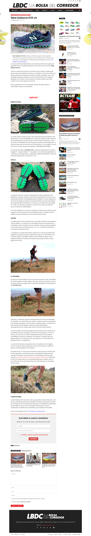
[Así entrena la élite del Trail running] (62, 82)
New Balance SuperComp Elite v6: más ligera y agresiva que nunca (49, 466)
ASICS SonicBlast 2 (71, 154)
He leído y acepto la (21, 501)
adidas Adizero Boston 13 (73, 175)
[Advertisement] (33, 91)
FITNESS (60, 10)
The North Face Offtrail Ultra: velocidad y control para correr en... (73, 190)
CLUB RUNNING (69, 10)
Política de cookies (58, 534)
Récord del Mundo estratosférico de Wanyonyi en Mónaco (73, 68)
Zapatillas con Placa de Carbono (69, 36)
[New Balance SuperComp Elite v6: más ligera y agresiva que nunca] (49, 458)
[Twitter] (78, 1)
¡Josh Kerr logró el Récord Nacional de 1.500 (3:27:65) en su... (73, 61)
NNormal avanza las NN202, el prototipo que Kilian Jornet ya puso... (73, 149)
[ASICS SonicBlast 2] (62, 156)
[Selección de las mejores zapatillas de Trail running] (62, 48)
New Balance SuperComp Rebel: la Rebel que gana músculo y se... (69, 135)
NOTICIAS (14, 10)
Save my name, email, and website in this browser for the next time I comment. (28, 498)
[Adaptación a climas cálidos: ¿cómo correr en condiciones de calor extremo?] (62, 89)
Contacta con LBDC (67, 534)
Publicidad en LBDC (76, 534)
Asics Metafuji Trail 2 (72, 182)
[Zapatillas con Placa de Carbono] (69, 28)
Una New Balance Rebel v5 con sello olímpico (33, 465)
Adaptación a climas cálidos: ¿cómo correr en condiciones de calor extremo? (73, 89)
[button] (79, 10)
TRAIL (37, 10)
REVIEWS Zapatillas (26, 10)
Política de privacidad (26, 501)
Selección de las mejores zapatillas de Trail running (73, 46)
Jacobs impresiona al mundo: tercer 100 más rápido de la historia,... (73, 75)
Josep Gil (61, 38)
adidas (60, 34)
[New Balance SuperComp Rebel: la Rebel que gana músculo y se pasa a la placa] (18, 458)
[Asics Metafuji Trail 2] (62, 184)
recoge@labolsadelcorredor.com (48, 525)
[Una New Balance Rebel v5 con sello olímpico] (33, 458)
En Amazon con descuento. (37, 411)
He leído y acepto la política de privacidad (34, 435)
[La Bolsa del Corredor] (45, 5)
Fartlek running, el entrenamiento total (71, 53)
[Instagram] (73, 1)
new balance (17, 445)
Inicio (12, 13)
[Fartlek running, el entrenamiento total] (62, 54)
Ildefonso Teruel (15, 20)
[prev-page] (54, 451)
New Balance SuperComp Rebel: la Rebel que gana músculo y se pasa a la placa (17, 466)
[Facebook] (69, 1)
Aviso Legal (50, 534)
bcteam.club (72, 522)
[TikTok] (75, 1)
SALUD (52, 10)
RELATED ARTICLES (15, 450)
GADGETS (44, 10)
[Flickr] (71, 1)
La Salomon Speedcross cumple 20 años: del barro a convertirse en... (73, 197)
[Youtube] (80, 1)
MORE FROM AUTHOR (26, 450)
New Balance (16, 13)
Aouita (60, 138)
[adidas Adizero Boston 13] (62, 177)
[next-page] (55, 451)
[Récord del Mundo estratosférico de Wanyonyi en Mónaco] (62, 68)
